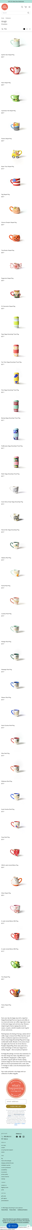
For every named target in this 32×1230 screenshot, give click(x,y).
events (2, 1152)
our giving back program (7, 1149)
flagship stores (4, 1187)
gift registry (4, 1198)
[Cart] (26, 7)
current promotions (6, 1167)
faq (2, 1158)
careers (3, 1147)
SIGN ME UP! (16, 1106)
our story (3, 1145)
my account (4, 1172)
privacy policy (4, 1174)
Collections (8, 18)
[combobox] (16, 13)
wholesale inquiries (5, 1165)
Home (2, 18)
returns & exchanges (6, 1160)
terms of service (5, 1176)
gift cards (3, 1196)
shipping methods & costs (7, 1163)
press (2, 1189)
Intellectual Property (22, 1209)
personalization (5, 1200)
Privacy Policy (17, 1123)
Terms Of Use (4, 1209)
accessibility (4, 1169)
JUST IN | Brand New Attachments (16, 1)
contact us (3, 1185)
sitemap (3, 1178)
